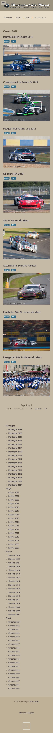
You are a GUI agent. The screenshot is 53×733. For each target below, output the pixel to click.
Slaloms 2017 (14, 577)
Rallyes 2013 (13, 526)
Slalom (9, 551)
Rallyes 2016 (13, 514)
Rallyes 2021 (13, 496)
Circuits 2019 (14, 637)
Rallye (8, 488)
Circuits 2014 (14, 655)
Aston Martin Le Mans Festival (19, 265)
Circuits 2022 (14, 626)
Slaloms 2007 (14, 614)
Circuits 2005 (14, 688)
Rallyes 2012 (13, 529)
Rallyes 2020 (13, 500)
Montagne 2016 (15, 452)
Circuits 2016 (14, 648)
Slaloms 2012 (14, 596)
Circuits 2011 (14, 666)
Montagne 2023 (15, 429)
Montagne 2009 (15, 477)
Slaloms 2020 (14, 566)
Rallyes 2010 (13, 537)
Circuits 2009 (14, 674)
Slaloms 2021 (14, 563)
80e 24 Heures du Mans (16, 220)
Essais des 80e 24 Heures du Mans (22, 312)
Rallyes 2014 (13, 522)
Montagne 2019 (15, 440)
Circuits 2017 (14, 644)
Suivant (38, 408)
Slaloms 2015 (14, 585)
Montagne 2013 (15, 463)
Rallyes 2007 (13, 548)
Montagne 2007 (15, 485)
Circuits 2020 (14, 633)
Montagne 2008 (15, 481)
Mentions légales (26, 712)
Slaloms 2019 (14, 570)
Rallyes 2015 (13, 518)
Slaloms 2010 (14, 603)
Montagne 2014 (15, 459)
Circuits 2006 (14, 685)
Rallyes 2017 (13, 511)
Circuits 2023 (14, 622)
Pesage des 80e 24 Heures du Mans (22, 357)
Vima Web (34, 701)
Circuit (6, 41)
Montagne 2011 (15, 470)
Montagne (10, 425)
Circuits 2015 (14, 651)
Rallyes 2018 (13, 507)
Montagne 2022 (15, 433)
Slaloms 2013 (14, 592)
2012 (13, 41)
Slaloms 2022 (14, 559)
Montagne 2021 (15, 437)
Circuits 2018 (14, 640)
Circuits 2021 (14, 629)
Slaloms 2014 (14, 588)
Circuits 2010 (14, 670)
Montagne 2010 (15, 474)
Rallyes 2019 (13, 503)
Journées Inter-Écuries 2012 (18, 36)
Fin (46, 408)
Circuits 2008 (14, 677)
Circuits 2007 (14, 681)
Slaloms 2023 (14, 555)
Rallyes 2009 (13, 540)
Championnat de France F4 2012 (20, 82)
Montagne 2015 (15, 455)
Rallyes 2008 (13, 544)
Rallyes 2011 (13, 533)
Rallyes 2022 (13, 492)
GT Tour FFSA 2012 (13, 173)
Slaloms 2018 (14, 574)
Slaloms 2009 (14, 607)
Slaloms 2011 (14, 600)
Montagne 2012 (15, 466)
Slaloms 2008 (14, 611)
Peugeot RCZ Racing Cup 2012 (19, 128)
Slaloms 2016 (14, 581)
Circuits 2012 (14, 663)
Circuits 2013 (14, 659)
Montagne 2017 (15, 448)
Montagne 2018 (15, 444)
